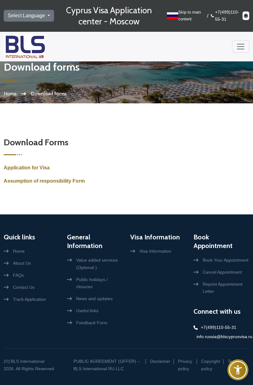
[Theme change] (246, 15)
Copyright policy (210, 365)
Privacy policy (185, 365)
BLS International (27, 361)
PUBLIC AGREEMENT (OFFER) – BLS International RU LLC (106, 365)
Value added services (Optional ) (97, 264)
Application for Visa (27, 167)
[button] (238, 370)
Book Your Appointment (225, 260)
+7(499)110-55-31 (227, 16)
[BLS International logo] (24, 46)
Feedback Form (91, 322)
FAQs (18, 275)
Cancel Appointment (222, 272)
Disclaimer (160, 361)
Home (10, 94)
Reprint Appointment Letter (223, 288)
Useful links (87, 310)
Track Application (29, 299)
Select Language (27, 15)
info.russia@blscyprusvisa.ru (223, 336)
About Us (22, 263)
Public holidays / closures (92, 283)
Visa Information (155, 237)
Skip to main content (189, 15)
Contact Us (24, 287)
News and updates (94, 298)
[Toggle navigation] (240, 46)
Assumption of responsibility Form (44, 181)
